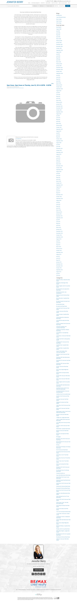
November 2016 (59, 194)
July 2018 (58, 173)
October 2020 (59, 138)
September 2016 (59, 198)
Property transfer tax (60, 473)
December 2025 (59, 44)
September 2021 (59, 129)
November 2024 (59, 69)
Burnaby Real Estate (60, 304)
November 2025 (59, 46)
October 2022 (59, 110)
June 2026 (58, 33)
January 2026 (58, 42)
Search (67, 5)
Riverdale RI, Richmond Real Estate (63, 488)
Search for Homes (54, 2)
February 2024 (59, 85)
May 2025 (58, 58)
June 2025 (58, 56)
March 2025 (58, 61)
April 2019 (58, 162)
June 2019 (58, 158)
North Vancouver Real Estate (62, 449)
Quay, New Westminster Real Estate (63, 475)
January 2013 (58, 262)
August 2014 (58, 239)
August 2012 (58, 271)
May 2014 (58, 244)
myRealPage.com (38, 595)
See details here (18, 138)
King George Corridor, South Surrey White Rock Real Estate (63, 412)
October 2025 (59, 48)
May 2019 (58, 160)
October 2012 (59, 267)
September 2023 (59, 88)
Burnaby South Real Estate (61, 306)
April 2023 (58, 98)
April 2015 (58, 225)
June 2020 (58, 146)
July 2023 (58, 92)
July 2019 (58, 156)
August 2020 (58, 142)
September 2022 (59, 111)
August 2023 (58, 90)
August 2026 (58, 29)
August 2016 (58, 200)
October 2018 (59, 167)
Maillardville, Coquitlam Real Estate (63, 428)
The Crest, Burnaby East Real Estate (63, 511)
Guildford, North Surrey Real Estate (63, 394)
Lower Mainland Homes (61, 17)
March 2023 (58, 100)
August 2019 (58, 154)
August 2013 (58, 254)
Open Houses (59, 21)
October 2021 (59, 127)
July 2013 (58, 256)
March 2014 (58, 246)
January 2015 (58, 229)
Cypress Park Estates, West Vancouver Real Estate (61, 352)
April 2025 (58, 59)
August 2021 (58, 131)
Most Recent (58, 27)
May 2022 (58, 119)
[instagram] (41, 574)
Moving (57, 444)
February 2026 (59, 40)
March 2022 (58, 123)
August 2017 (58, 187)
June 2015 (58, 221)
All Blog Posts (59, 15)
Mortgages (58, 436)
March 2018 (58, 181)
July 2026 (58, 31)
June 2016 (58, 204)
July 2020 (58, 144)
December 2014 (59, 231)
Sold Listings (58, 23)
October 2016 (59, 196)
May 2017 (58, 192)
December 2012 (59, 264)
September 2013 (59, 252)
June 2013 (58, 258)
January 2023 (58, 104)
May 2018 (58, 177)
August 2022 (58, 113)
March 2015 (58, 227)
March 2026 (58, 38)
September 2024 (59, 73)
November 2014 (59, 233)
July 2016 (58, 202)
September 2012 (59, 269)
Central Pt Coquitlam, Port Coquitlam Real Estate (61, 327)
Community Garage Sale (35, 2)
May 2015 (58, 223)
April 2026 (58, 36)
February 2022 (59, 125)
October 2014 (59, 235)
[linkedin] (36, 574)
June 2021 (58, 135)
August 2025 (58, 52)
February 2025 (59, 63)
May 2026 (58, 34)
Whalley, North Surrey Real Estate (63, 528)
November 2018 (59, 165)
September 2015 (59, 217)
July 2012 (58, 273)
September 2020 (59, 140)
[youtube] (38, 574)
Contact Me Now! (38, 569)
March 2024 (58, 83)
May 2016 (58, 206)
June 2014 (58, 242)
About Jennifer (48, 2)
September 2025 (59, 50)
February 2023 (59, 102)
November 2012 (59, 266)
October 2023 (59, 86)
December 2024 (59, 67)
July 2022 (58, 115)
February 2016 (59, 212)
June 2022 (58, 117)
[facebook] (33, 574)
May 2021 (58, 136)
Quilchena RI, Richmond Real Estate (63, 486)
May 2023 (58, 96)
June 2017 (58, 190)
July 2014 (58, 240)
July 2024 (58, 75)
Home (29, 2)
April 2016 (58, 208)
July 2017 (58, 188)
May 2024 (58, 79)
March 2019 (58, 163)
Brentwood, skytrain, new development (61, 292)
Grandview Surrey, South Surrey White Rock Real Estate (62, 388)
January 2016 (58, 214)
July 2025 (58, 54)
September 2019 (59, 152)
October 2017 (59, 183)
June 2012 (58, 275)
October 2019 (59, 150)
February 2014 (59, 248)
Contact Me (43, 2)
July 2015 (58, 219)
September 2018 (59, 169)
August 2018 (58, 171)
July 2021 (58, 133)
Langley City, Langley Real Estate (62, 417)
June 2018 (58, 175)
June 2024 (58, 77)
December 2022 (59, 106)
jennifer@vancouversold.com (56, 589)
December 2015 (59, 215)
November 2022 (59, 108)
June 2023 (58, 94)
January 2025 (58, 65)
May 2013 (58, 260)
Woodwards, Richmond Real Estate (63, 537)
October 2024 (59, 71)
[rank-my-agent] (44, 574)
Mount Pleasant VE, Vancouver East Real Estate (17, 87)
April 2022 (58, 121)
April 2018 (58, 179)
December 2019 (59, 148)
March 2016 (58, 210)
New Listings (58, 19)
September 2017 (59, 185)
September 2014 (59, 237)
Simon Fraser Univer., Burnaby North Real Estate (62, 503)
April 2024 (58, 81)
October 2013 (59, 250)
